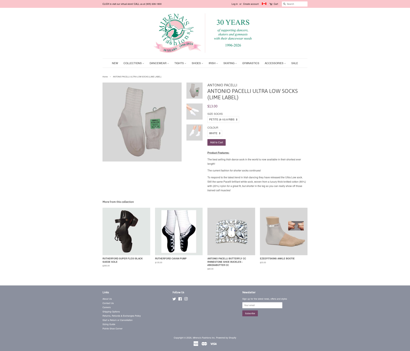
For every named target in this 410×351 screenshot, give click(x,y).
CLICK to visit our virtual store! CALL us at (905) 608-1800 (132, 3)
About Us (107, 298)
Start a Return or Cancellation (117, 320)
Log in (235, 3)
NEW (115, 63)
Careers (106, 307)
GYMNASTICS (250, 63)
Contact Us (108, 303)
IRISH (212, 63)
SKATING (229, 63)
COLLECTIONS (132, 63)
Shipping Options (111, 311)
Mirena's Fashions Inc (204, 337)
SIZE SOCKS (215, 114)
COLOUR (212, 127)
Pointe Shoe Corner (112, 328)
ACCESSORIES (274, 63)
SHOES (196, 63)
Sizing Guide (108, 324)
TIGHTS (179, 63)
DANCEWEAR (158, 63)
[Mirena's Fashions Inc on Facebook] (180, 299)
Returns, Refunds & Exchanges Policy (121, 315)
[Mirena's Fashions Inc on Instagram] (186, 299)
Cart (276, 3)
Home (105, 76)
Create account (251, 3)
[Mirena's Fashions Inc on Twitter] (174, 299)
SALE (294, 63)
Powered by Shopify (226, 337)
